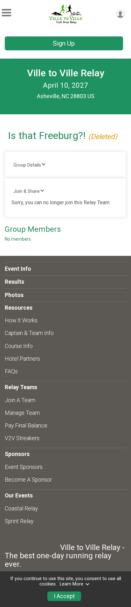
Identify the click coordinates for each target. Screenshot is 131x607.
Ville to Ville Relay (65, 73)
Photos (14, 295)
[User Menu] (120, 13)
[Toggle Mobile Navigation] (6, 12)
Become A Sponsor (28, 480)
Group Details (27, 165)
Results (14, 282)
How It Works (21, 320)
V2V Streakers (22, 438)
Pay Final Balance (26, 425)
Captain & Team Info (29, 333)
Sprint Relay (19, 521)
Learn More (71, 584)
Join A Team (20, 400)
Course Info (19, 346)
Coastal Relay (21, 508)
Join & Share (26, 191)
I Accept (64, 596)
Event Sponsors (24, 467)
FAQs (11, 371)
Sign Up (64, 43)
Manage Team (22, 413)
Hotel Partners (22, 359)
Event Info (18, 269)
